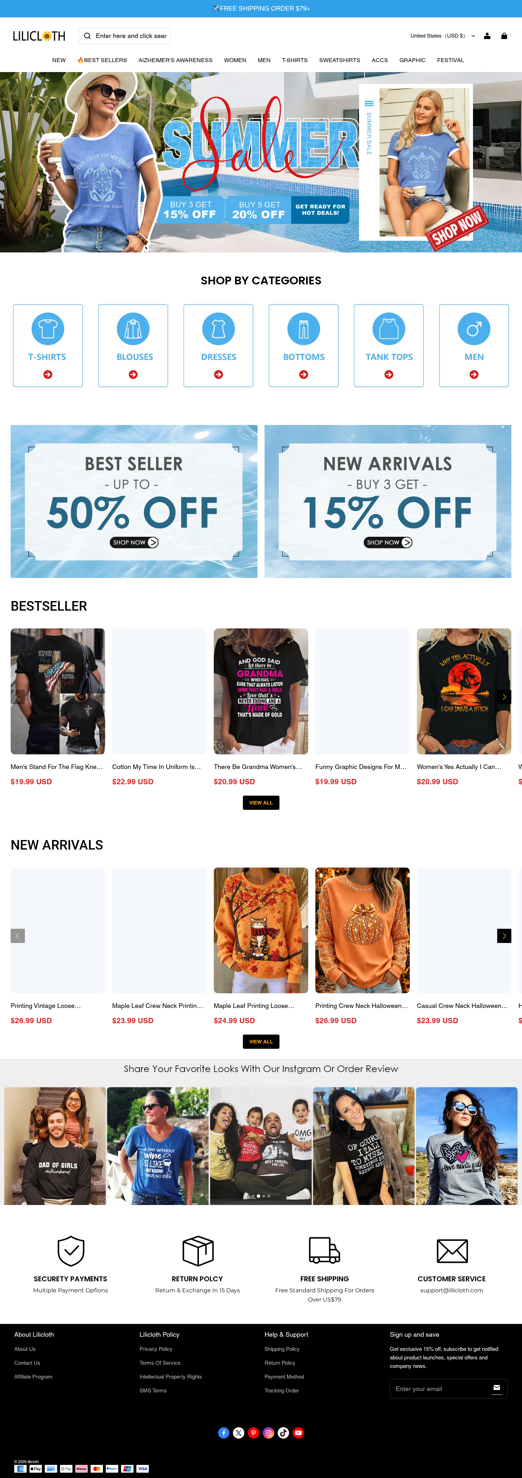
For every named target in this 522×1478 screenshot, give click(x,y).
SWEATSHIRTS (339, 60)
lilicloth (33, 1461)
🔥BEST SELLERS (102, 60)
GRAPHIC (412, 60)
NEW (59, 60)
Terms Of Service (160, 1363)
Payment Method (284, 1377)
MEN (264, 60)
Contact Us (27, 1363)
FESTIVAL (450, 60)
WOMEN (235, 60)
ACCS (380, 60)
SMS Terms (153, 1390)
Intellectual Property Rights (171, 1377)
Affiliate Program (33, 1377)
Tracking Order (282, 1390)
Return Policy (280, 1363)
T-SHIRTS (295, 60)
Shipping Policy (282, 1349)
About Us (25, 1349)
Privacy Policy (156, 1349)
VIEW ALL (261, 803)
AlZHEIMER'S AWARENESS (175, 60)
